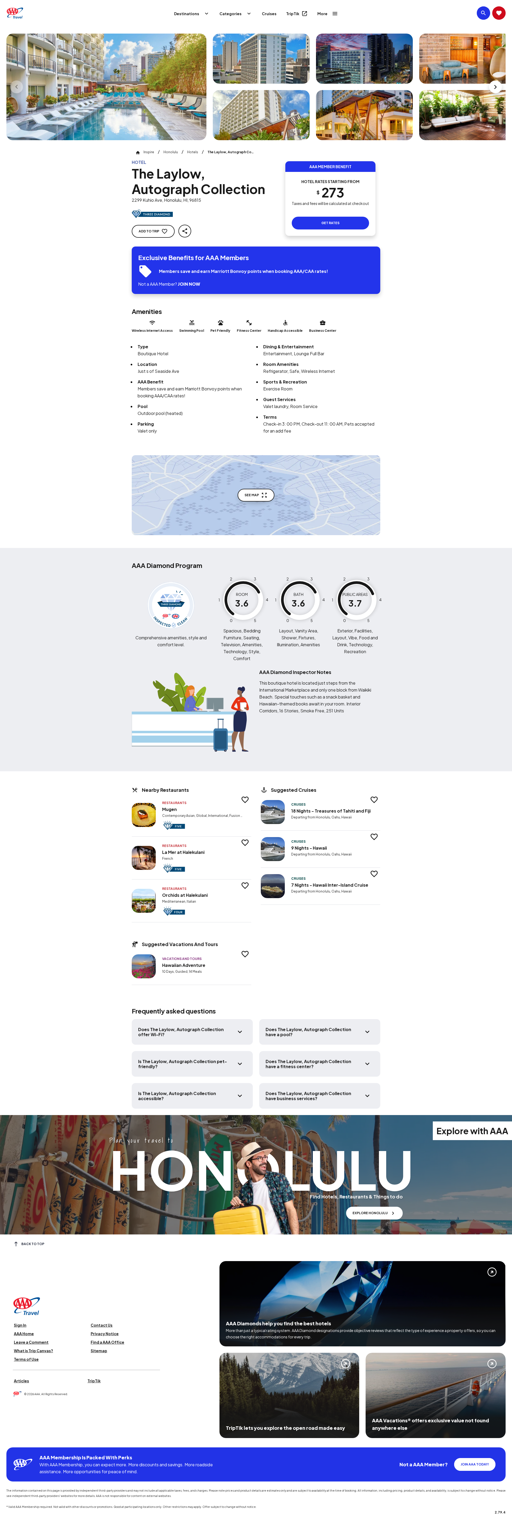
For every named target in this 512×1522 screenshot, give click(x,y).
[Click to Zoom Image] (106, 87)
